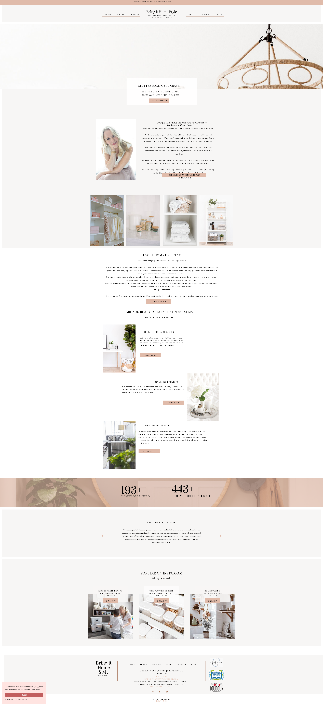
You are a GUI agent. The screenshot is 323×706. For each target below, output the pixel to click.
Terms (165, 701)
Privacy (158, 701)
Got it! (24, 695)
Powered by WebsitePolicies (16, 699)
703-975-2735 (161, 676)
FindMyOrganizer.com (160, 686)
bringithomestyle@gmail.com (161, 679)
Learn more (35, 690)
